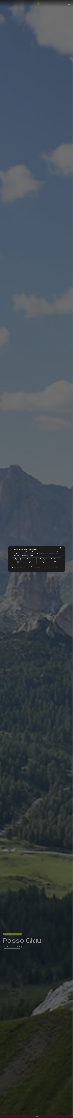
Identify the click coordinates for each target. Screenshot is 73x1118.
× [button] (62, 547)
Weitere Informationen (27, 555)
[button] (17, 568)
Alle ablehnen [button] (37, 567)
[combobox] (60, 548)
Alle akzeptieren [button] (53, 567)
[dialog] (36, 559)
